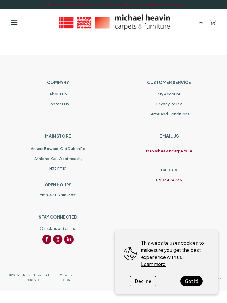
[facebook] (47, 239)
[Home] (113, 22)
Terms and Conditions (169, 114)
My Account (169, 93)
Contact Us (58, 103)
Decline (143, 281)
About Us (58, 93)
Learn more (153, 264)
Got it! (191, 281)
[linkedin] (69, 239)
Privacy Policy (169, 103)
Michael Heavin (33, 275)
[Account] (201, 22)
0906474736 (169, 180)
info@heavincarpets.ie (169, 151)
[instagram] (58, 239)
